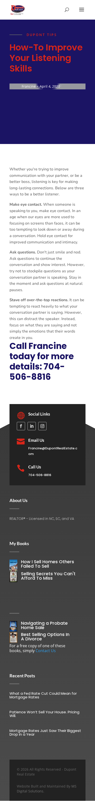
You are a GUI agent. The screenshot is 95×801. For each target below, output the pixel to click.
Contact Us (46, 650)
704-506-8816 (39, 475)
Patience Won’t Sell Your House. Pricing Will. (44, 713)
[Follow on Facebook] (21, 426)
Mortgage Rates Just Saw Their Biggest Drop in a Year (45, 732)
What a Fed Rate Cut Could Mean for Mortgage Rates (43, 695)
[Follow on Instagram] (42, 426)
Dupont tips (42, 34)
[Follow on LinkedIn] (32, 426)
